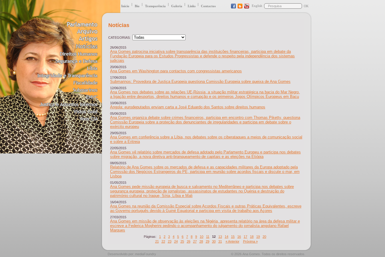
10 (201, 236)
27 (195, 241)
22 (163, 241)
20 (264, 236)
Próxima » (250, 241)
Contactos (208, 6)
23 (169, 241)
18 (252, 236)
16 (239, 236)
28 (201, 241)
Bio (137, 6)
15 (233, 236)
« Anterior (232, 241)
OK (306, 6)
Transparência (155, 6)
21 (157, 241)
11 (207, 236)
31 (220, 241)
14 (226, 236)
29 (207, 241)
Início (125, 6)
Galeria (176, 6)
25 (182, 241)
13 (220, 236)
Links (192, 6)
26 (188, 241)
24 (176, 241)
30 (214, 241)
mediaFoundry (145, 254)
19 (258, 236)
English (257, 6)
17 (245, 236)
